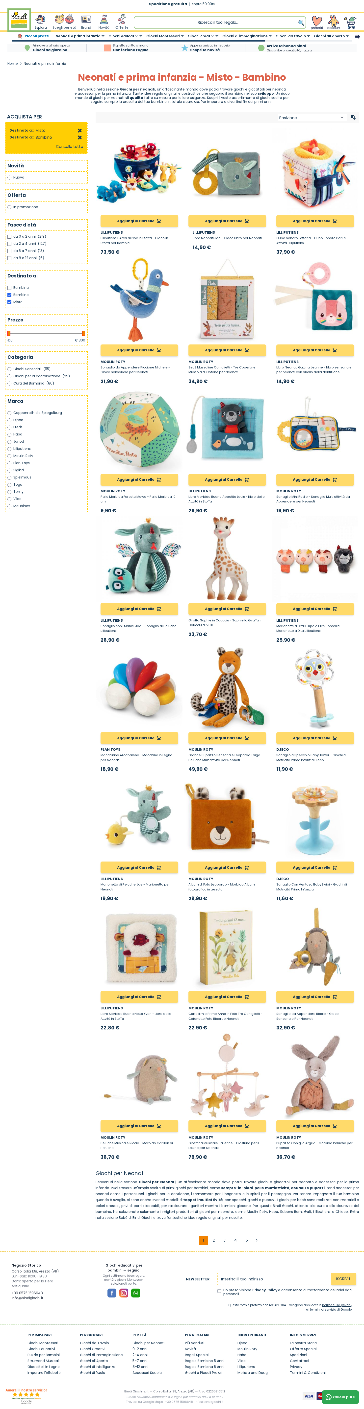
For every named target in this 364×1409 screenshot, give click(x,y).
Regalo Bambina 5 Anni (204, 1366)
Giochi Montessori (163, 36)
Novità (190, 1348)
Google (346, 1309)
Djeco (242, 1343)
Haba (241, 1354)
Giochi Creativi (92, 1348)
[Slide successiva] (357, 36)
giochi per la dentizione (168, 1193)
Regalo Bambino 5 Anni (204, 1360)
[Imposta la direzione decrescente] (353, 117)
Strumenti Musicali (43, 1360)
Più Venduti (194, 1343)
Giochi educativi (123, 36)
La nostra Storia (303, 1343)
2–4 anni (140, 1354)
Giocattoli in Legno (43, 1366)
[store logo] (19, 22)
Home (12, 63)
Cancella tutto (69, 146)
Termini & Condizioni (308, 1372)
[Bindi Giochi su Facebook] (111, 1293)
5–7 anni (139, 1360)
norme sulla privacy (337, 1305)
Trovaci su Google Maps (144, 1402)
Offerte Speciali (303, 1348)
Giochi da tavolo (291, 36)
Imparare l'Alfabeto (44, 1372)
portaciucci (134, 1193)
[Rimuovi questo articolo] (79, 130)
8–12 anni (140, 1366)
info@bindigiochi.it (27, 1297)
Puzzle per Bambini (43, 1354)
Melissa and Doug (252, 1372)
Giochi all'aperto (329, 36)
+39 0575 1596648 (27, 1293)
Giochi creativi (201, 36)
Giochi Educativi (41, 1348)
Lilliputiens (322, 1211)
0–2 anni (139, 1348)
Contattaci (299, 1360)
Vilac (241, 1360)
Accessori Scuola (147, 1372)
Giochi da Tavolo (94, 1343)
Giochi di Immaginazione (101, 1354)
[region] (182, 37)
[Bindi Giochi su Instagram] (123, 1293)
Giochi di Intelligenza (97, 1366)
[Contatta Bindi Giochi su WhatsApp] (135, 1293)
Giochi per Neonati (148, 1343)
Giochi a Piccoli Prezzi (203, 1372)
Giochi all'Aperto (94, 1360)
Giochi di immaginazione (245, 36)
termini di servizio (323, 1309)
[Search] (301, 22)
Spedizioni (298, 1354)
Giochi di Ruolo (92, 1372)
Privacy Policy (265, 1290)
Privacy (296, 1366)
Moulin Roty (257, 1211)
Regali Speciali (197, 1354)
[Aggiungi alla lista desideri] (176, 134)
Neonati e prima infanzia (78, 36)
